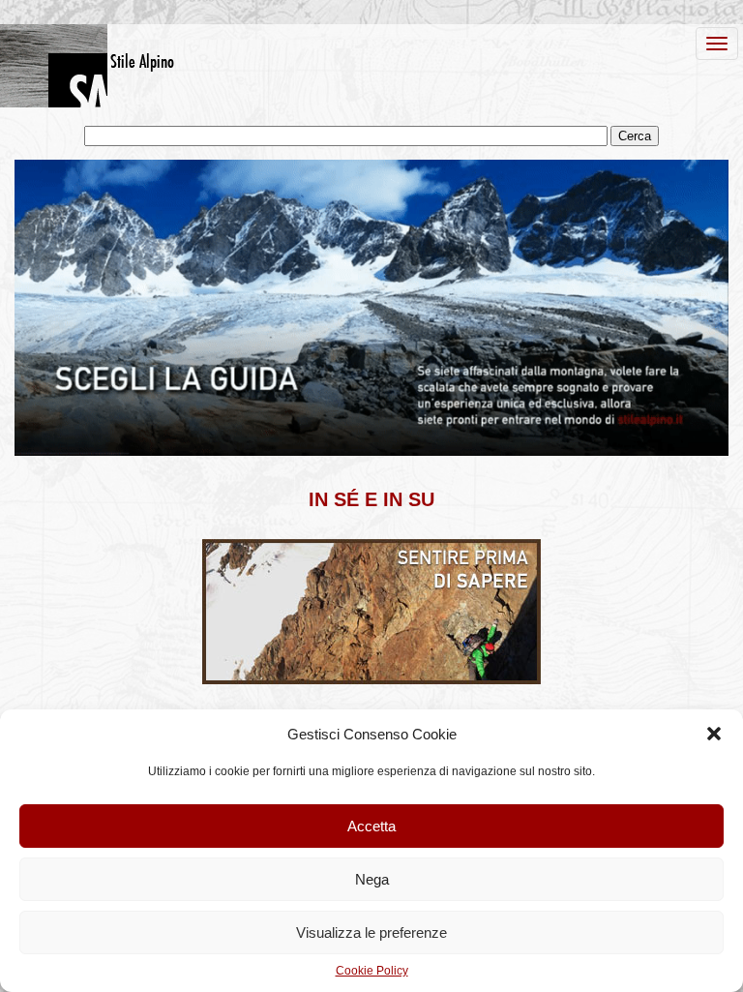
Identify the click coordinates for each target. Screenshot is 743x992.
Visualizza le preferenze (371, 932)
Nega (372, 879)
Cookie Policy (372, 970)
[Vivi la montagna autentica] (371, 680)
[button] (714, 733)
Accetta (371, 826)
